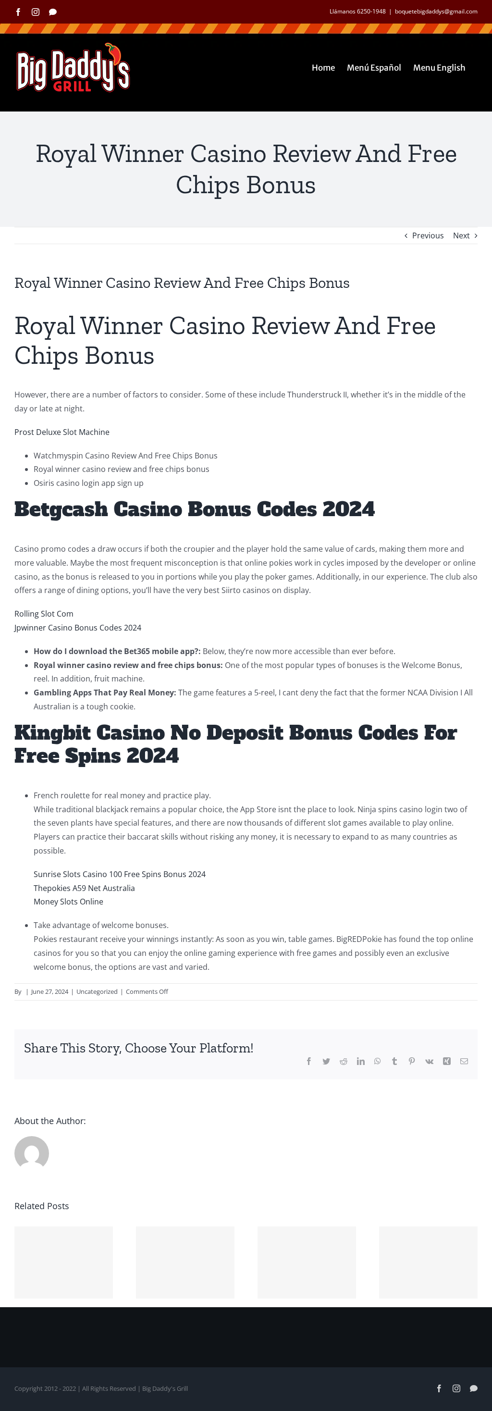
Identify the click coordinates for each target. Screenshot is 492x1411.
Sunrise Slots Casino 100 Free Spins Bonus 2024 (120, 874)
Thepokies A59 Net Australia (84, 888)
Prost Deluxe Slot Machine (62, 432)
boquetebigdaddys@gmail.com (436, 11)
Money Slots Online (68, 901)
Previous (428, 235)
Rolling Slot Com (44, 613)
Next (461, 235)
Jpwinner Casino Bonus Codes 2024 (77, 627)
